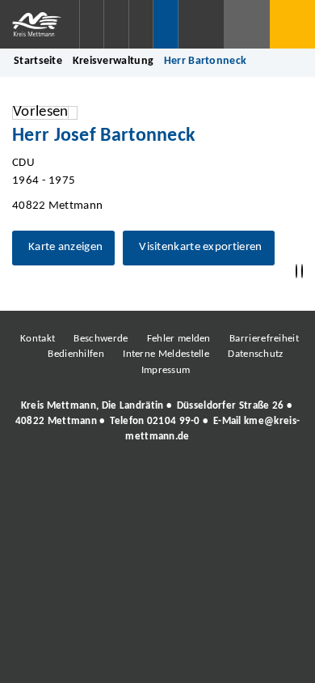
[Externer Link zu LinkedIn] (156, 481)
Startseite (38, 61)
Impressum (166, 370)
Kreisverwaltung (113, 61)
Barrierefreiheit (264, 338)
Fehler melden (179, 338)
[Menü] (292, 24)
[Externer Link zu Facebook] (47, 481)
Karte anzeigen (65, 247)
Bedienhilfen (76, 354)
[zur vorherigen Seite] (296, 271)
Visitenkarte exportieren (200, 247)
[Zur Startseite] (39, 24)
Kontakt (37, 338)
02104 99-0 (173, 421)
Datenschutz (255, 354)
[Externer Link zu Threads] (119, 481)
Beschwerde (101, 338)
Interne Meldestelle (166, 354)
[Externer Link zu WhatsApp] (228, 481)
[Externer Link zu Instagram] (83, 481)
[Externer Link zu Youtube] (192, 481)
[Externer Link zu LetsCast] (265, 481)
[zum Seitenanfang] (302, 271)
